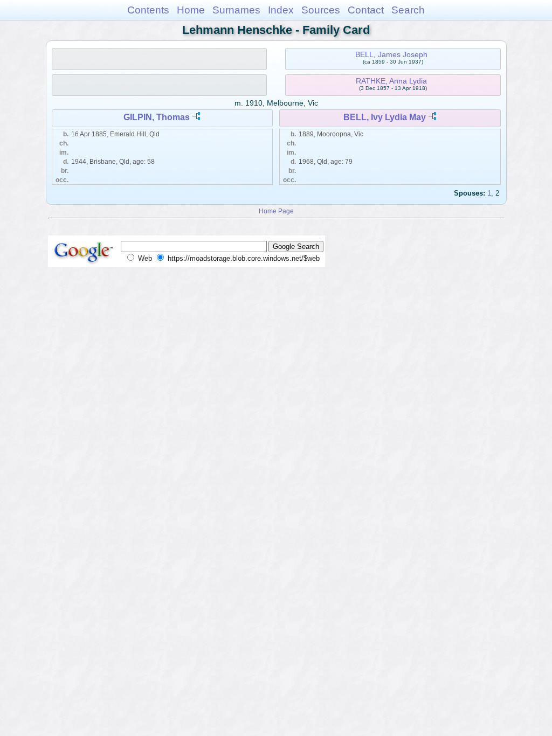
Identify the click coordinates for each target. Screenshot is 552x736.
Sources (320, 10)
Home (191, 10)
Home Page (276, 210)
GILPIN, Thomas (156, 117)
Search (408, 10)
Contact (366, 10)
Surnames (236, 10)
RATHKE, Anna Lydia (391, 81)
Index (281, 10)
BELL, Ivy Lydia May (384, 117)
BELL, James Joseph (391, 54)
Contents (148, 10)
